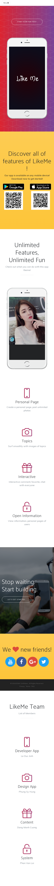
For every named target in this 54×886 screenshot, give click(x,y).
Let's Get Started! (16, 599)
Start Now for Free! (27, 21)
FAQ (33, 686)
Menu (5, 3)
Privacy (22, 686)
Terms (28, 686)
